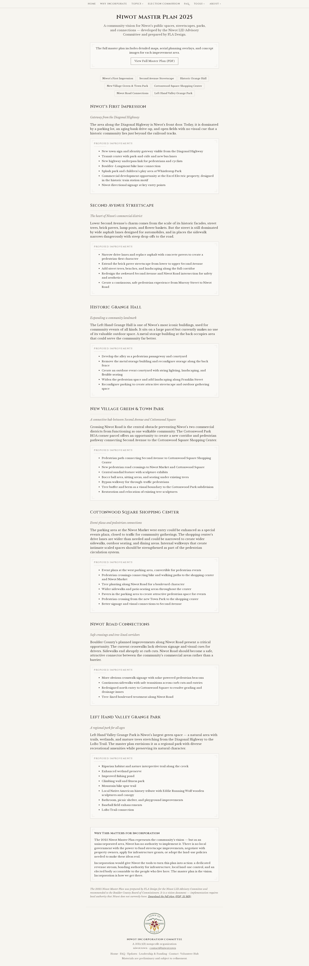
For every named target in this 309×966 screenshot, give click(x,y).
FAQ (186, 3)
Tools (198, 3)
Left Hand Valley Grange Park (173, 93)
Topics (136, 3)
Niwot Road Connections (132, 93)
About (214, 3)
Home (92, 3)
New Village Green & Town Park (127, 85)
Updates (132, 953)
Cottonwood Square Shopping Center (178, 85)
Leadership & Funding (153, 953)
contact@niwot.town (162, 948)
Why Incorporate (113, 3)
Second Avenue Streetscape (156, 78)
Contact (173, 953)
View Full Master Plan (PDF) (154, 61)
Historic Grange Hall (193, 78)
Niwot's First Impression (117, 78)
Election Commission (164, 3)
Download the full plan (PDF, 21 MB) (169, 896)
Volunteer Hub (189, 953)
